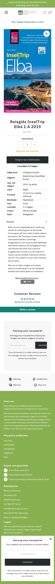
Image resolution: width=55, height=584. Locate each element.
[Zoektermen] (34, 380)
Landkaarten (9, 444)
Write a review (27, 309)
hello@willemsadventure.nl (16, 508)
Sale (6, 457)
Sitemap (17, 379)
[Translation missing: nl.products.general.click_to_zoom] (46, 34)
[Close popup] (50, 539)
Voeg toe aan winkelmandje (27, 159)
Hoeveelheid (27, 138)
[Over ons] (35, 386)
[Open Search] (45, 12)
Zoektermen (42, 379)
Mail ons (17, 385)
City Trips (8, 440)
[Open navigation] (6, 12)
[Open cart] (49, 12)
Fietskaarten (9, 449)
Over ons (42, 385)
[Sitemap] (10, 380)
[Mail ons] (10, 386)
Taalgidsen (8, 453)
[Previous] (7, 4)
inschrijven (43, 345)
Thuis (13, 22)
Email (29, 282)
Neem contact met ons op (26, 278)
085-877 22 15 (13, 504)
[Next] (48, 4)
